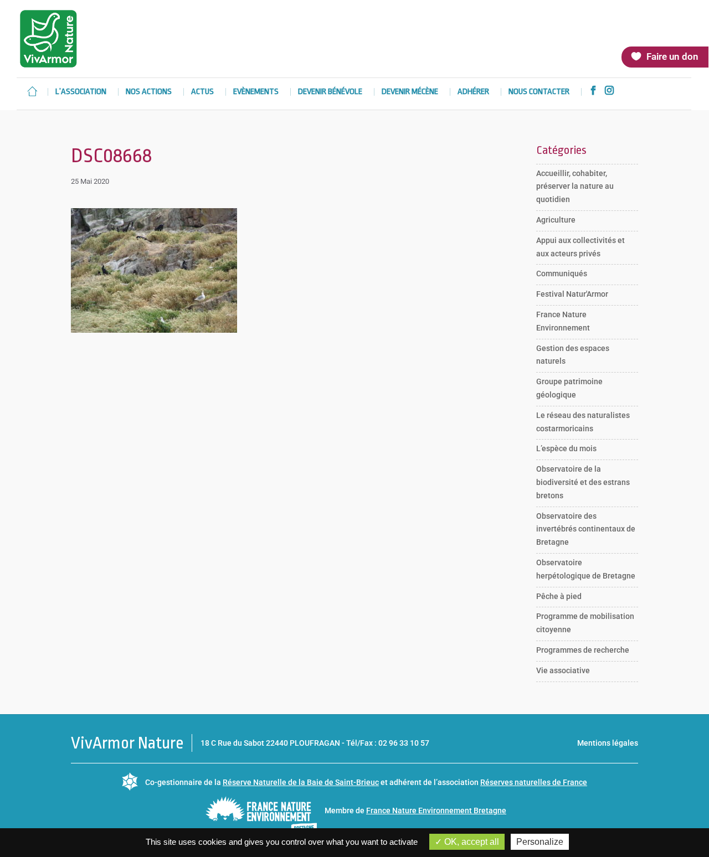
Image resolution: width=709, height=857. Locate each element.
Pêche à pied (559, 596)
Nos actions (149, 92)
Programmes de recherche (582, 650)
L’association (80, 92)
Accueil (32, 91)
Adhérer (473, 92)
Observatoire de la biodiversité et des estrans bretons (583, 482)
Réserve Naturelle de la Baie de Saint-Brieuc (301, 782)
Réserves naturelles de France (533, 782)
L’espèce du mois (566, 448)
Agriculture (556, 219)
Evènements (256, 92)
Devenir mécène (410, 92)
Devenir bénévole (330, 92)
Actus (202, 92)
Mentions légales (607, 743)
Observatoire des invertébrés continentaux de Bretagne (585, 529)
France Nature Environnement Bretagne (436, 810)
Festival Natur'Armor (572, 294)
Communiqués (561, 273)
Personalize (539, 841)
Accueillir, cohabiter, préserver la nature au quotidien (575, 186)
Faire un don (672, 56)
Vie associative (563, 670)
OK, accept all (470, 841)
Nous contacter (538, 92)
